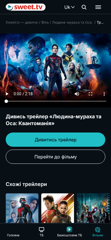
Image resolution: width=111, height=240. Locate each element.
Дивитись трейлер (56, 139)
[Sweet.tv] (26, 7)
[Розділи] (98, 7)
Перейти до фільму (55, 157)
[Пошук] (84, 7)
